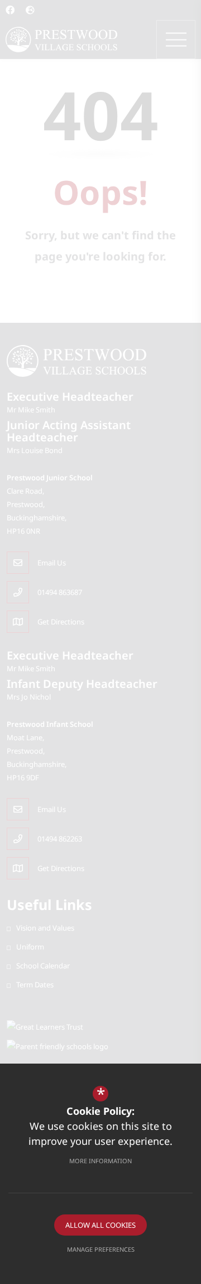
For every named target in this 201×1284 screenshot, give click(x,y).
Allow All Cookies (100, 1225)
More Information (100, 1161)
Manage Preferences (101, 1249)
